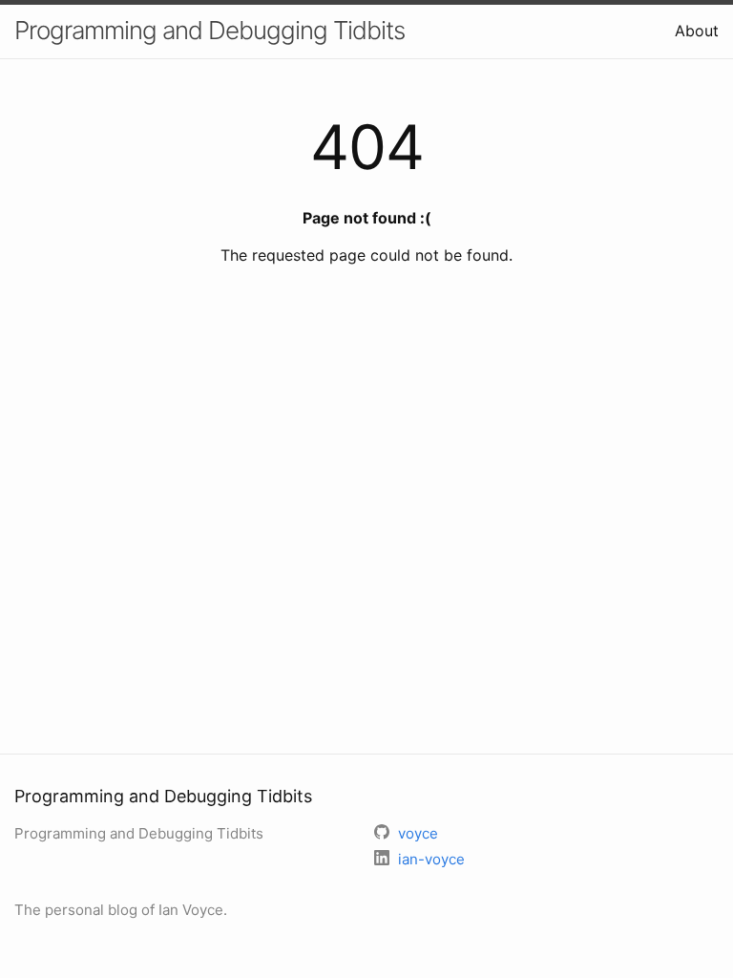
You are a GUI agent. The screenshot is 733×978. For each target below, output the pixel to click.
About (697, 30)
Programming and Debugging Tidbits (209, 30)
